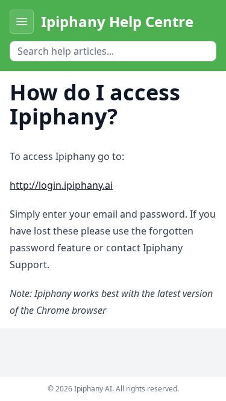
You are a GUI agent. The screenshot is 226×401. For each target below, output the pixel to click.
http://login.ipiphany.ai (61, 185)
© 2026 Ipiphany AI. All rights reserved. (113, 389)
